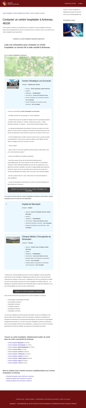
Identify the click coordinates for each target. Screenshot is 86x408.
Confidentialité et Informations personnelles (47, 399)
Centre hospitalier (7, 13)
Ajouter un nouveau (65, 399)
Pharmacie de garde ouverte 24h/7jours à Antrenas (20, 376)
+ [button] (6, 58)
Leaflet (41, 75)
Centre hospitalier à (16, 354)
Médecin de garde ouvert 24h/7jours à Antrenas (19, 378)
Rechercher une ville (70, 3)
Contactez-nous (20, 399)
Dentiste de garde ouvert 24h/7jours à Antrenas (19, 380)
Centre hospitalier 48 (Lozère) (21, 13)
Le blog (80, 3)
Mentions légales (29, 399)
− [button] (6, 60)
